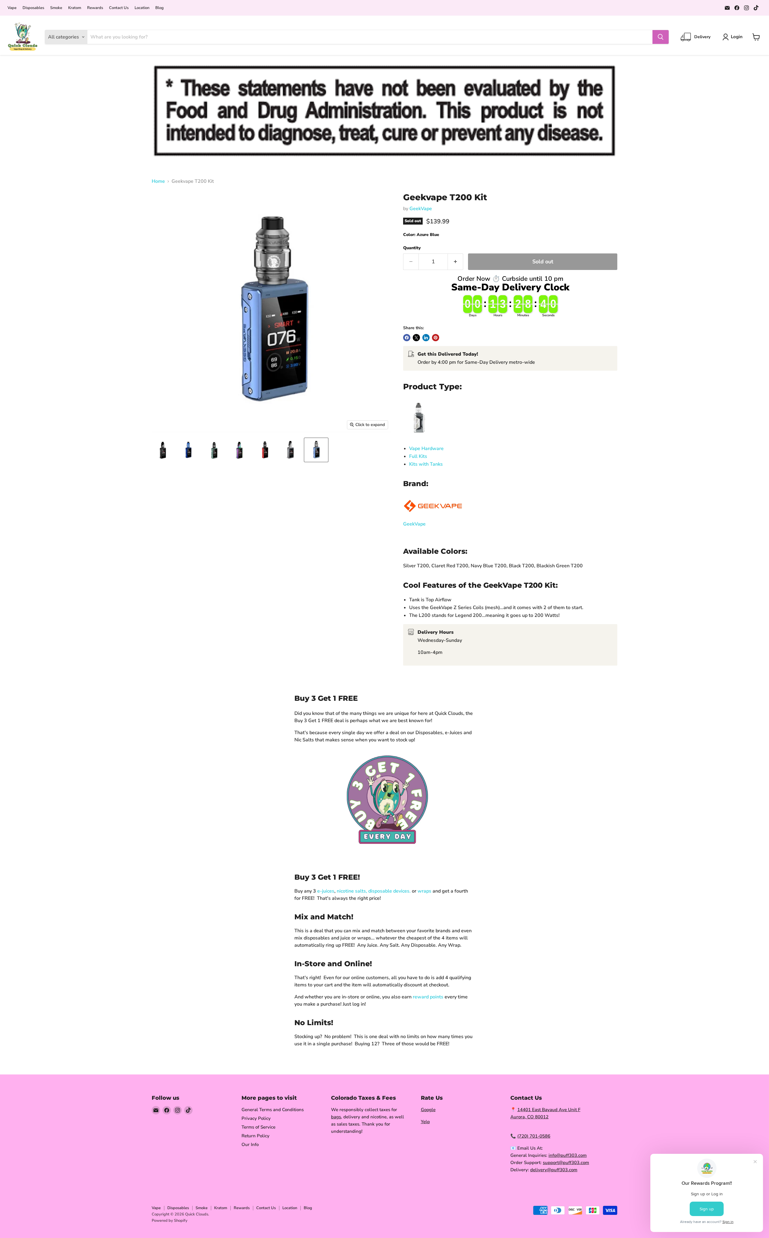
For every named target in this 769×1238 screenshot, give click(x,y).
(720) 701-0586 (533, 1136)
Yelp (425, 1122)
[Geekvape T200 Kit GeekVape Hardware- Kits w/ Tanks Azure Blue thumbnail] (316, 450)
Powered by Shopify (169, 1220)
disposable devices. (389, 891)
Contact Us (119, 8)
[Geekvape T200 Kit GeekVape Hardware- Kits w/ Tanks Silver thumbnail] (290, 450)
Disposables (33, 8)
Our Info (250, 1144)
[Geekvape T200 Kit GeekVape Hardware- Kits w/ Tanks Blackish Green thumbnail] (214, 450)
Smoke (56, 8)
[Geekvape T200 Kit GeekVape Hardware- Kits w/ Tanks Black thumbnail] (163, 450)
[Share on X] (416, 337)
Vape (12, 8)
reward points (428, 997)
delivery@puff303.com (553, 1170)
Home (158, 181)
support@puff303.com (566, 1163)
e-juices (325, 891)
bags (336, 1117)
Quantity (412, 248)
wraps (424, 891)
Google (428, 1110)
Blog (159, 8)
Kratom (74, 8)
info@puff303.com (568, 1155)
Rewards (95, 8)
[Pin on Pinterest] (435, 337)
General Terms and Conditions (273, 1110)
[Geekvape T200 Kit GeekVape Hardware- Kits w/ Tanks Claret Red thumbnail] (265, 450)
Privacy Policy (256, 1118)
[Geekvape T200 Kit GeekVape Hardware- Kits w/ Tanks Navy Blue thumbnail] (188, 450)
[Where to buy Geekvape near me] (433, 516)
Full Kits (418, 456)
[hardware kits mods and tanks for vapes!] (418, 436)
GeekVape (420, 208)
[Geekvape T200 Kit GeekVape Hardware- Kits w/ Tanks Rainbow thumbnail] (239, 450)
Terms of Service (258, 1127)
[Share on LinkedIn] (426, 337)
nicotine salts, (352, 891)
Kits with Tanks (426, 464)
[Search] (660, 37)
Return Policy (255, 1136)
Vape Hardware (426, 448)
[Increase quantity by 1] (455, 261)
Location (142, 8)
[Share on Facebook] (406, 337)
